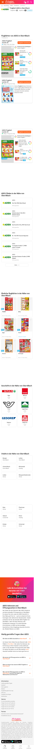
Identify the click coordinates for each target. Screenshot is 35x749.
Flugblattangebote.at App (7, 690)
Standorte (16, 5)
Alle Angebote (4, 687)
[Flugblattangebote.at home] (10, 2)
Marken (3, 688)
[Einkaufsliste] (28, 2)
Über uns (3, 692)
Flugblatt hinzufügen (6, 694)
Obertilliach (23, 638)
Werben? (3, 685)
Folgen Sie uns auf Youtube (7, 706)
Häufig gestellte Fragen (6, 683)
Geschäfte (6, 5)
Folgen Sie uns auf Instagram (8, 705)
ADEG (11, 5)
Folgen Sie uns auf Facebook (8, 703)
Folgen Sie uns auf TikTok (7, 708)
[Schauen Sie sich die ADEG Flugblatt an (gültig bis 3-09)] (7, 94)
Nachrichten (4, 696)
